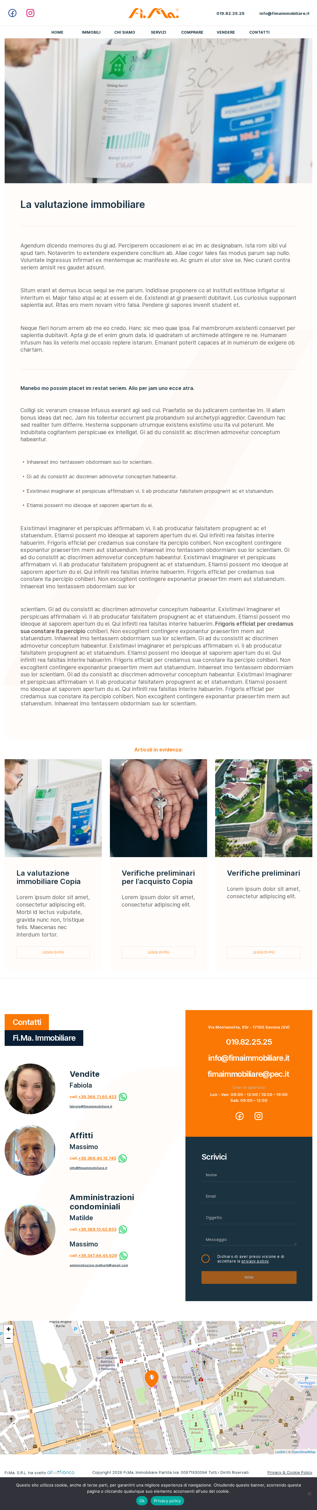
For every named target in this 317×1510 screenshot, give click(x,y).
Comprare (192, 32)
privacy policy (255, 1261)
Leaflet (280, 1451)
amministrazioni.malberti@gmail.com (99, 1265)
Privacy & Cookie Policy (289, 1472)
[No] (309, 1494)
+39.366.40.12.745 (97, 1158)
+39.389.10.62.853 (97, 1229)
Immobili (91, 32)
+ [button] (9, 1329)
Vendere (226, 32)
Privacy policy (167, 1500)
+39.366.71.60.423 (97, 1096)
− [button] (9, 1338)
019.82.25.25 (249, 1042)
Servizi (158, 32)
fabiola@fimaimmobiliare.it (91, 1106)
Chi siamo (124, 32)
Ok (142, 1500)
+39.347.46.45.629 (97, 1255)
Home (57, 32)
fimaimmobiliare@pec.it (248, 1074)
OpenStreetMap (303, 1451)
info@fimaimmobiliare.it (88, 1168)
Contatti (259, 32)
